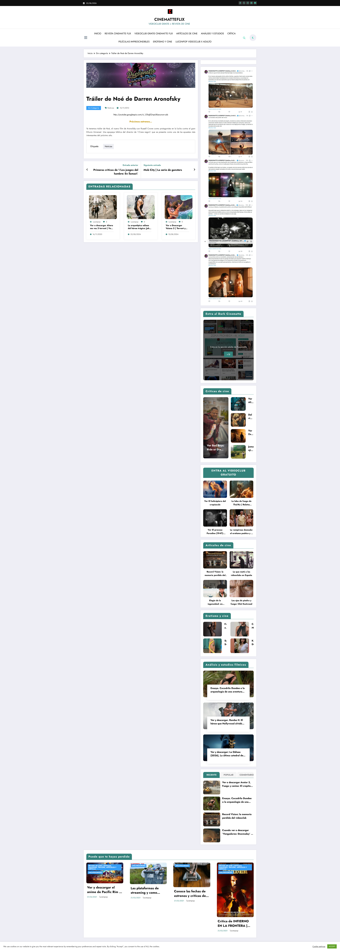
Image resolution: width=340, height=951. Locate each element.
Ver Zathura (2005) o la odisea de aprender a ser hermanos (251, 432)
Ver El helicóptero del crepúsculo (215, 503)
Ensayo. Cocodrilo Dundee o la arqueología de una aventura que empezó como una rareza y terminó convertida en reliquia (228, 689)
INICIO (97, 33)
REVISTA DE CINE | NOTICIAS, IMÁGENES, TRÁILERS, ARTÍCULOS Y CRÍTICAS (102, 867)
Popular (228, 774)
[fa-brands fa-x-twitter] (244, 3)
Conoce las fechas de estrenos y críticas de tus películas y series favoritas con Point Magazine (190, 893)
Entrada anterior (130, 165)
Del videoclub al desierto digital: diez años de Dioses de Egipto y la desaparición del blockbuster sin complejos (250, 416)
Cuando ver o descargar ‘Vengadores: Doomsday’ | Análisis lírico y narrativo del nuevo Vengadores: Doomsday (237, 832)
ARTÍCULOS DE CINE (186, 33)
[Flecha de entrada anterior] (87, 170)
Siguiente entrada (152, 165)
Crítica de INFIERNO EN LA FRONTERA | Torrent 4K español (233, 923)
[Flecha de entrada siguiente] (194, 170)
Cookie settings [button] (319, 946)
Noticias (110, 108)
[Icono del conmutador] (86, 38)
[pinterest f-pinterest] (251, 3)
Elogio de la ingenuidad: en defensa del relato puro (215, 602)
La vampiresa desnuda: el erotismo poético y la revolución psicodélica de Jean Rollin (241, 531)
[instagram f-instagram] (247, 3)
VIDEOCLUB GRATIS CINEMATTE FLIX (153, 33)
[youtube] (255, 3)
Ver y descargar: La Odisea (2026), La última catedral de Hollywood (227, 753)
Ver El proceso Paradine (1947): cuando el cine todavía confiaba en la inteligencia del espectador (215, 531)
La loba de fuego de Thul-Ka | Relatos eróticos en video (241, 503)
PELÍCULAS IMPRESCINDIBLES (134, 41)
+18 (228, 354)
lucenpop (97, 221)
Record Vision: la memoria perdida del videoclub (215, 573)
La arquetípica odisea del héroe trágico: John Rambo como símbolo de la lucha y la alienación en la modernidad (139, 227)
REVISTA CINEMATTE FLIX (118, 33)
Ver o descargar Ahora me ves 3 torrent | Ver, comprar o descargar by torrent (101, 227)
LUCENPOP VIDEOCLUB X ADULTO (193, 41)
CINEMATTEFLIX (169, 19)
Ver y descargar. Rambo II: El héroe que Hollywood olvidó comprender (227, 721)
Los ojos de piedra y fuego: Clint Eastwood (241, 602)
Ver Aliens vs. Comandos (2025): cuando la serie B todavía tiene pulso (251, 400)
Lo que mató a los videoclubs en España (241, 573)
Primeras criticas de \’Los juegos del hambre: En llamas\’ (115, 172)
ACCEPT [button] (332, 946)
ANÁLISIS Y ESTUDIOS (212, 33)
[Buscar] (244, 38)
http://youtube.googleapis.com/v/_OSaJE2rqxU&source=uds (140, 114)
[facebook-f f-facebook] (240, 3)
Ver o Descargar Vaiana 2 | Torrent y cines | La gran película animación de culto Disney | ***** (177, 227)
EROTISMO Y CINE (162, 41)
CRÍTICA (231, 33)
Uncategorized (95, 872)
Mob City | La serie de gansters (163, 170)
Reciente (211, 774)
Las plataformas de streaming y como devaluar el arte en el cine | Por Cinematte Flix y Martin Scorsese (147, 890)
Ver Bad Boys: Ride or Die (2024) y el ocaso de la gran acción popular (215, 448)
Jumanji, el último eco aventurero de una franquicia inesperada (251, 448)
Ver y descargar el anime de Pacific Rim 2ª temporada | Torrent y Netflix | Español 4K (104, 889)
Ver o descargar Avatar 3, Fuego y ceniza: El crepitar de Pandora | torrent (237, 784)
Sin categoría (93, 108)
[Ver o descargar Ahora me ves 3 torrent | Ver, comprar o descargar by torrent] (103, 206)
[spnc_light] (253, 37)
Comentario (246, 774)
